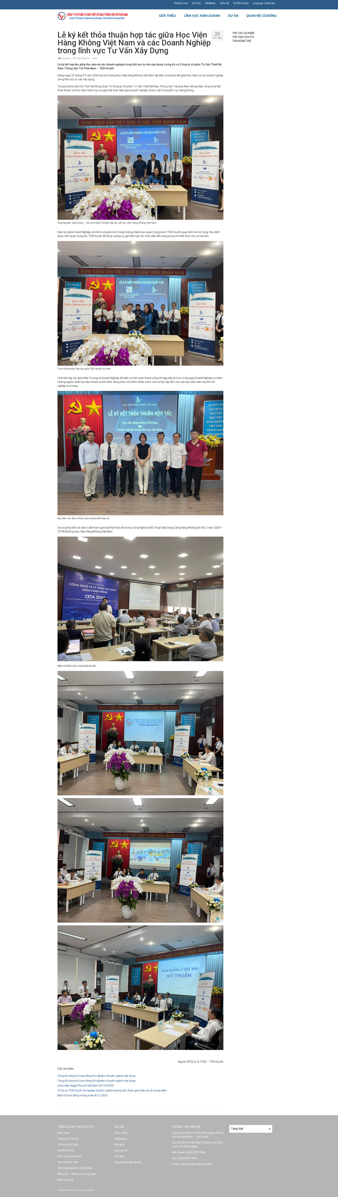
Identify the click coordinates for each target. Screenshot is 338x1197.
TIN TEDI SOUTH (80, 58)
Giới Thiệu (63, 1132)
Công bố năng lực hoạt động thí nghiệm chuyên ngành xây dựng (96, 1075)
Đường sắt (121, 1150)
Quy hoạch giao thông (128, 1162)
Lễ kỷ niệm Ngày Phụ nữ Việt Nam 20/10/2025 (86, 1085)
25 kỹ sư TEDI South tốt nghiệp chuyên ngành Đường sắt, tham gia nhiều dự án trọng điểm (112, 1090)
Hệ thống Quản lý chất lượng (75, 1168)
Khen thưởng (65, 1179)
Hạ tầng (119, 1156)
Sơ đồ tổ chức (66, 1150)
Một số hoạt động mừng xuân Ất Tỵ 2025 (83, 1095)
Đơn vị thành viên (68, 1162)
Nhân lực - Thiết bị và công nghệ (77, 1173)
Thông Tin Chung (68, 1138)
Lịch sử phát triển (68, 1144)
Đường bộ (121, 1138)
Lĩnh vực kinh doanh (70, 1156)
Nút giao (120, 1144)
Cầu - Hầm (121, 1132)
